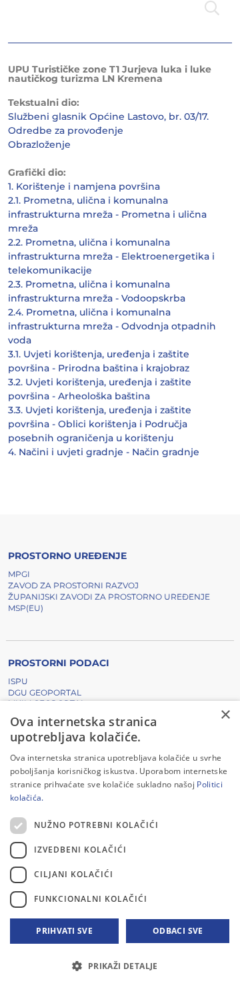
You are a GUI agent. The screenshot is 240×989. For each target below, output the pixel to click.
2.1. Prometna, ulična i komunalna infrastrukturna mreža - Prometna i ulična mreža (107, 214)
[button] (120, 966)
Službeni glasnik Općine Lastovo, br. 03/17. (108, 116)
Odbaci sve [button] (178, 930)
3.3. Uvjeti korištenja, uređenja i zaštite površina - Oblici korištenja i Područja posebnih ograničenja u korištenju (99, 424)
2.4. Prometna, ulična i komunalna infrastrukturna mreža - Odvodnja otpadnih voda (112, 326)
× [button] (225, 715)
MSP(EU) (25, 608)
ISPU (18, 681)
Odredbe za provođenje (65, 130)
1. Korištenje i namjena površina (84, 186)
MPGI (19, 574)
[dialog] (120, 845)
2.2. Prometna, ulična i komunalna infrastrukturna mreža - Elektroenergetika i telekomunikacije (111, 256)
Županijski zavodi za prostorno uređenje (109, 597)
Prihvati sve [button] (64, 930)
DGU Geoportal (44, 692)
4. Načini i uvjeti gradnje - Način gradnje (103, 452)
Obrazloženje (39, 144)
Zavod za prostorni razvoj (73, 585)
